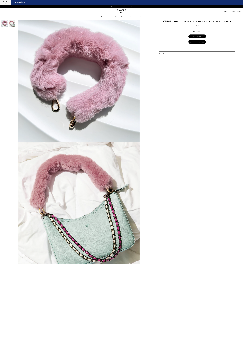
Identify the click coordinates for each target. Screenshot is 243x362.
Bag (232, 11)
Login (239, 11)
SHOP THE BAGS (197, 42)
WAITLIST (197, 36)
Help (225, 11)
